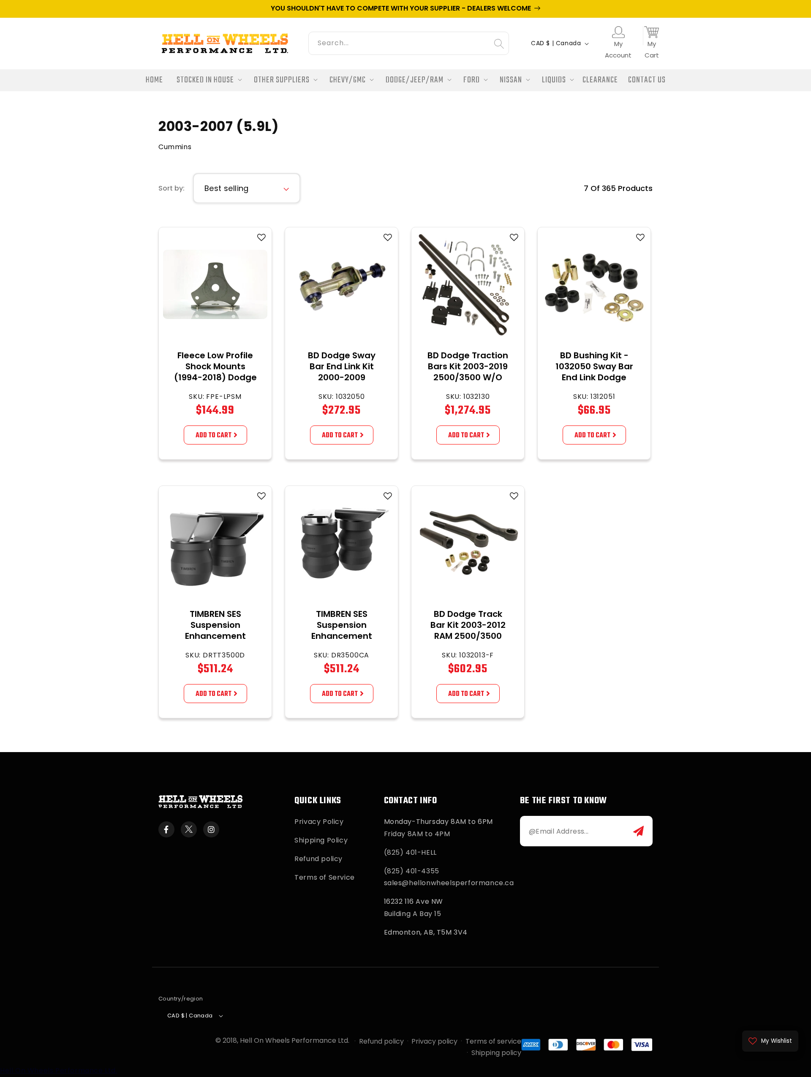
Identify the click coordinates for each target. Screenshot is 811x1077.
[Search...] (499, 43)
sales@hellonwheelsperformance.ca (449, 883)
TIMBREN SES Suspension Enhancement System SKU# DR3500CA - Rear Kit (341, 641)
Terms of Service (324, 877)
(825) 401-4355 (411, 871)
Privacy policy (434, 1041)
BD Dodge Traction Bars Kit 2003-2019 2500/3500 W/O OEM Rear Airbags (467, 372)
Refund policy (318, 859)
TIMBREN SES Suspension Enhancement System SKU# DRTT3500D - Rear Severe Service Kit (215, 641)
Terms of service (493, 1041)
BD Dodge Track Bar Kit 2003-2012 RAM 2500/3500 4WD (468, 630)
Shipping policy (496, 1053)
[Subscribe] (638, 831)
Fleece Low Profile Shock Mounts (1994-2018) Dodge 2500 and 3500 (215, 372)
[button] (206, 80)
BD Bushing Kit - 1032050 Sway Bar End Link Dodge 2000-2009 (594, 372)
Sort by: (171, 188)
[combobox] (408, 42)
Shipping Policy (321, 840)
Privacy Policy (318, 821)
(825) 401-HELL (410, 852)
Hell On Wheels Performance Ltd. (294, 1040)
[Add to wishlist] (261, 237)
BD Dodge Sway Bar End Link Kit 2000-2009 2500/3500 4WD (341, 372)
